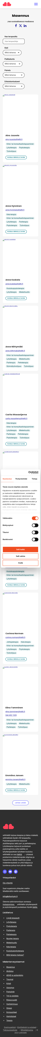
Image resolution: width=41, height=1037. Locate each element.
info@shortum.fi (10, 896)
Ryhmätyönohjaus (14, 366)
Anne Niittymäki (14, 346)
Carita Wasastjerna (16, 414)
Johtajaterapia (12, 642)
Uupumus (10, 988)
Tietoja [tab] (34, 479)
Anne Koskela (12, 279)
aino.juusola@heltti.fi (13, 139)
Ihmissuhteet (11, 1012)
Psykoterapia (24, 148)
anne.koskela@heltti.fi (14, 284)
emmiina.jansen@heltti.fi (15, 779)
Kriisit (8, 983)
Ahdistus (9, 971)
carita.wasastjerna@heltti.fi (16, 418)
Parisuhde (10, 992)
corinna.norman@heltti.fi (15, 637)
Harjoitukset (11, 1016)
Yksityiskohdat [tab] (21, 479)
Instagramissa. (10, 904)
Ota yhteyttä (8, 883)
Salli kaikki (20, 549)
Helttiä (20, 854)
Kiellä (20, 563)
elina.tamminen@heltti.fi (15, 712)
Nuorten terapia (12, 938)
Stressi (9, 1008)
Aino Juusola (12, 135)
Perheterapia (23, 363)
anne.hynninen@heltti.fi (14, 210)
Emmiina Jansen (14, 775)
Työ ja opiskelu (12, 996)
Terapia (9, 1020)
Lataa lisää (20, 803)
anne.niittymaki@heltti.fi (15, 351)
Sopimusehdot (10, 1027)
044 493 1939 (11, 715)
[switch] (35, 525)
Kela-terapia (11, 214)
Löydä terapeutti (12, 918)
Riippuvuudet (11, 1000)
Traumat (9, 979)
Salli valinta (20, 556)
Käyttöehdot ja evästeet (26, 1027)
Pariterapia (23, 222)
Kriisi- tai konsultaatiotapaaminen (20, 144)
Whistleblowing (28, 1030)
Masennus (10, 967)
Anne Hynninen (13, 206)
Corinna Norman (14, 633)
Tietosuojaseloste (11, 1030)
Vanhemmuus (12, 1004)
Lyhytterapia (12, 148)
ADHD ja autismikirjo (14, 975)
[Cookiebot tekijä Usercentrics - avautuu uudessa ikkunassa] (28, 472)
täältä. (35, 907)
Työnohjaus (11, 151)
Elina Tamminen (14, 707)
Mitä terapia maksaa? (15, 955)
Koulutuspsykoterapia (15, 288)
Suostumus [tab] (7, 479)
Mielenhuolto (24, 292)
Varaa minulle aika (16, 157)
